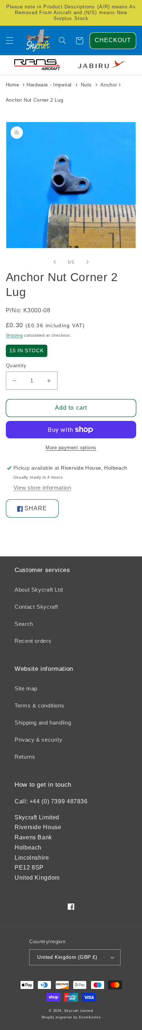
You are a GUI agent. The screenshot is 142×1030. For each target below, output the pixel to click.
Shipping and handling (43, 723)
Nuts (86, 85)
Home (12, 85)
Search (24, 624)
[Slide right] (87, 262)
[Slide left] (55, 262)
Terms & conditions (39, 706)
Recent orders (33, 641)
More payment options (71, 447)
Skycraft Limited (78, 1011)
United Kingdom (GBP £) (67, 957)
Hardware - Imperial (49, 85)
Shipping (14, 335)
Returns (25, 757)
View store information (42, 488)
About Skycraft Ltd (39, 590)
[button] (9, 40)
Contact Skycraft (36, 607)
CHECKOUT (113, 40)
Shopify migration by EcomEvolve (71, 1017)
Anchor (108, 85)
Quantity (16, 365)
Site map (26, 689)
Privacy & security (38, 740)
